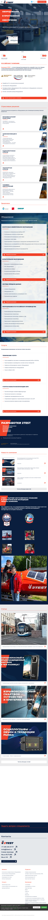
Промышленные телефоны (10, 296)
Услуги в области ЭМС (9, 370)
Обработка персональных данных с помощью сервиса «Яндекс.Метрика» (35, 900)
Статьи (4, 609)
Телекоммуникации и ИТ (30, 877)
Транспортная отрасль (30, 878)
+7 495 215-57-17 (7, 847)
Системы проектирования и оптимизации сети (15, 293)
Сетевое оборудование (9, 289)
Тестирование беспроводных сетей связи (14, 236)
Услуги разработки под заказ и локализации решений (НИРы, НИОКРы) (21, 360)
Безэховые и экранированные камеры (13, 264)
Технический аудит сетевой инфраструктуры (15, 391)
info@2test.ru (6, 849)
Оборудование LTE (8, 291)
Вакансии (27, 894)
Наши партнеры (28, 888)
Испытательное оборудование (13, 259)
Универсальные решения (30, 872)
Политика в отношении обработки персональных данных (35, 903)
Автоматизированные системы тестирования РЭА (16, 248)
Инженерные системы (7, 877)
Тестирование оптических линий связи (13, 234)
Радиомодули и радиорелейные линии (13, 321)
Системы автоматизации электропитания (14, 323)
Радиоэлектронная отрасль (31, 875)
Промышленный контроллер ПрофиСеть (12, 438)
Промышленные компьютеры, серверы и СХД (15, 316)
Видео (26, 889)
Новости (27, 891)
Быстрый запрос (42, 1)
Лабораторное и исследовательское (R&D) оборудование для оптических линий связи (24, 244)
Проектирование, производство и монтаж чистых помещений (19, 362)
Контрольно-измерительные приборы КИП (14, 232)
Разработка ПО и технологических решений (13, 83)
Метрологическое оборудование (12, 246)
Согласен (44, 907)
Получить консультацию (10, 380)
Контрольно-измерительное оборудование (17, 227)
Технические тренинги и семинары (12, 394)
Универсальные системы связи (11, 326)
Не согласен (36, 907)
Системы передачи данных (11, 284)
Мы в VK (4, 857)
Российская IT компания (10, 63)
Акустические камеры (9, 269)
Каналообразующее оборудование (12, 311)
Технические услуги (9, 355)
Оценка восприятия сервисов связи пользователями (17, 401)
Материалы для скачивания (31, 896)
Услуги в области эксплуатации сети (15, 386)
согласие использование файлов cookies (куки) (13, 906)
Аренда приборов (6, 888)
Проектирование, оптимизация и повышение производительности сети (21, 241)
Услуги (4, 345)
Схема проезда (7, 852)
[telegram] (32, 1)
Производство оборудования (9, 85)
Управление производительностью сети (14, 396)
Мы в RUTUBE (6, 855)
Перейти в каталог (11, 254)
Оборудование (7, 217)
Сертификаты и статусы (30, 886)
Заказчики (5, 203)
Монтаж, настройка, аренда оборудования (13, 91)
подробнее (15, 909)
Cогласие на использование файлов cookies (34, 898)
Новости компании (9, 452)
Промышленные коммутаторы (11, 314)
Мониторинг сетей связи (10, 239)
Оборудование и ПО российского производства (19, 306)
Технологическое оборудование (12, 273)
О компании (27, 884)
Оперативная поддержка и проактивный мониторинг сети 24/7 (19, 398)
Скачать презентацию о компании (13, 97)
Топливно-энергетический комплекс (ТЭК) (34, 873)
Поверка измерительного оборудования (14, 367)
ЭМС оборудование (9, 266)
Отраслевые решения (10, 106)
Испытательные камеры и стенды (12, 271)
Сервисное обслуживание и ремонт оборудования (16, 365)
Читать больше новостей (24, 489)
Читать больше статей (24, 761)
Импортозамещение (6, 878)
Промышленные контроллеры (11, 318)
